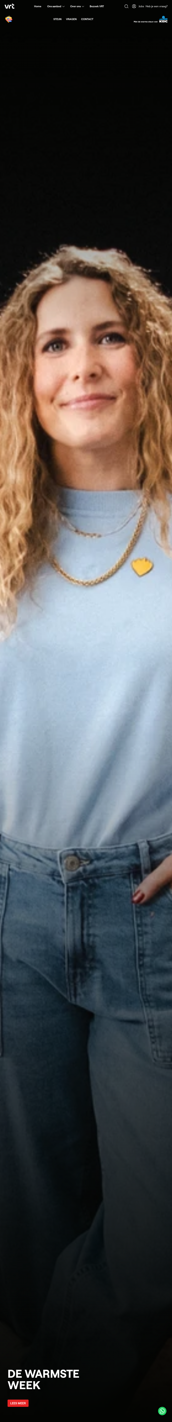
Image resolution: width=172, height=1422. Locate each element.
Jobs (141, 6)
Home (37, 6)
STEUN (57, 19)
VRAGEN (71, 19)
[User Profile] (134, 6)
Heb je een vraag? (156, 6)
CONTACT (87, 19)
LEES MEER (18, 1403)
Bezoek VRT (97, 6)
